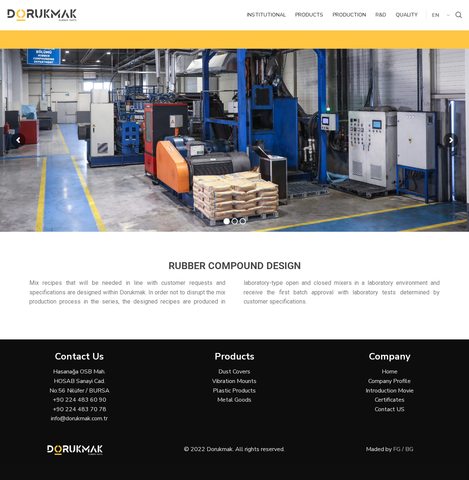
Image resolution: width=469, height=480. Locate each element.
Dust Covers (234, 372)
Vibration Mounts (234, 381)
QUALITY (407, 14)
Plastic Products (234, 391)
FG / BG (403, 449)
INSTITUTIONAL (266, 14)
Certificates (390, 400)
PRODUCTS (309, 14)
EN (436, 15)
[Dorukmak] (42, 15)
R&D (381, 14)
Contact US (390, 409)
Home (390, 372)
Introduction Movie (390, 391)
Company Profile (389, 381)
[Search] (458, 15)
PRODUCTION (349, 14)
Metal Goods (234, 400)
